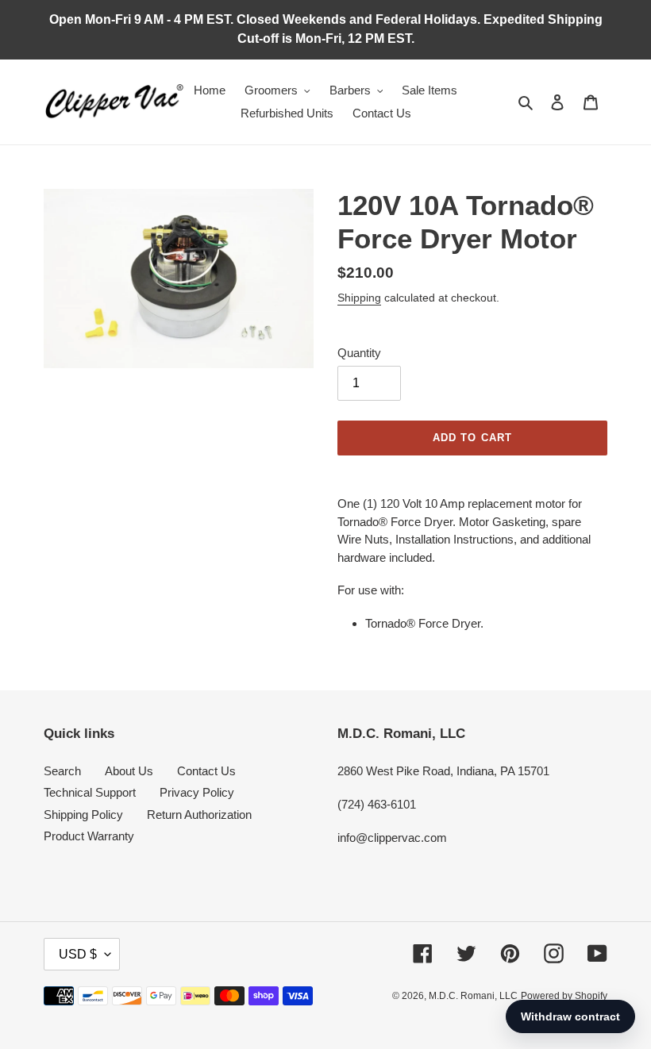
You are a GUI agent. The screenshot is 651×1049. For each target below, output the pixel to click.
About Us (129, 771)
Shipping (359, 297)
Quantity (359, 352)
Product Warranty (89, 836)
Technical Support (90, 792)
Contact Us (206, 771)
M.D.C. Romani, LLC (473, 995)
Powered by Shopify (564, 995)
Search (62, 771)
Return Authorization (199, 814)
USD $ (78, 954)
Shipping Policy (83, 814)
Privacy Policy (197, 792)
